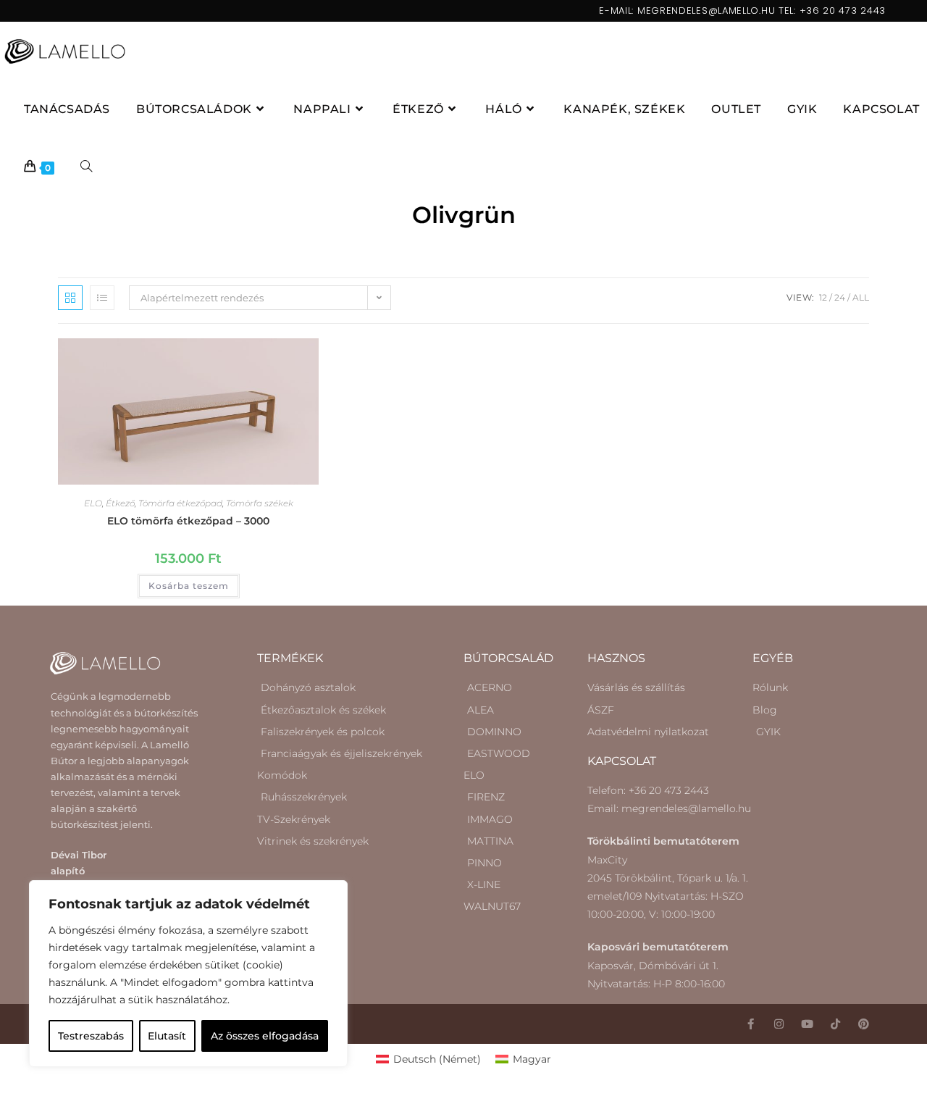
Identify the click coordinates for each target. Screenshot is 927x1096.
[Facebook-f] (750, 1023)
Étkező (120, 503)
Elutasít (167, 1035)
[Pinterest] (863, 1023)
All (860, 297)
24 (839, 297)
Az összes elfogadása (265, 1035)
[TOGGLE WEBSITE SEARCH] (86, 167)
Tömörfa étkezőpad (180, 503)
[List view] (102, 297)
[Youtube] (807, 1023)
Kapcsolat (621, 761)
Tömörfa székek (259, 503)
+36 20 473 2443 (843, 10)
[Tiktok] (835, 1023)
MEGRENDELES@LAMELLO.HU (706, 10)
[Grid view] (70, 297)
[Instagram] (778, 1023)
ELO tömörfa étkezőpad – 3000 (188, 520)
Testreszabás (91, 1035)
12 (823, 297)
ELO (93, 503)
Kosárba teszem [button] (188, 585)
